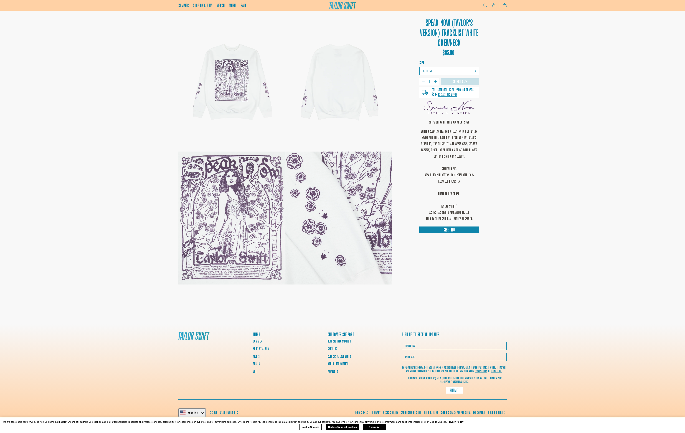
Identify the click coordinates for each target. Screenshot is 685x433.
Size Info (449, 230)
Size (422, 62)
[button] (485, 5)
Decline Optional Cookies (342, 427)
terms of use (496, 371)
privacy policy (481, 371)
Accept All (374, 427)
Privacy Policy (455, 422)
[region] (342, 425)
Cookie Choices (496, 412)
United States (193, 412)
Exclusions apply (447, 94)
